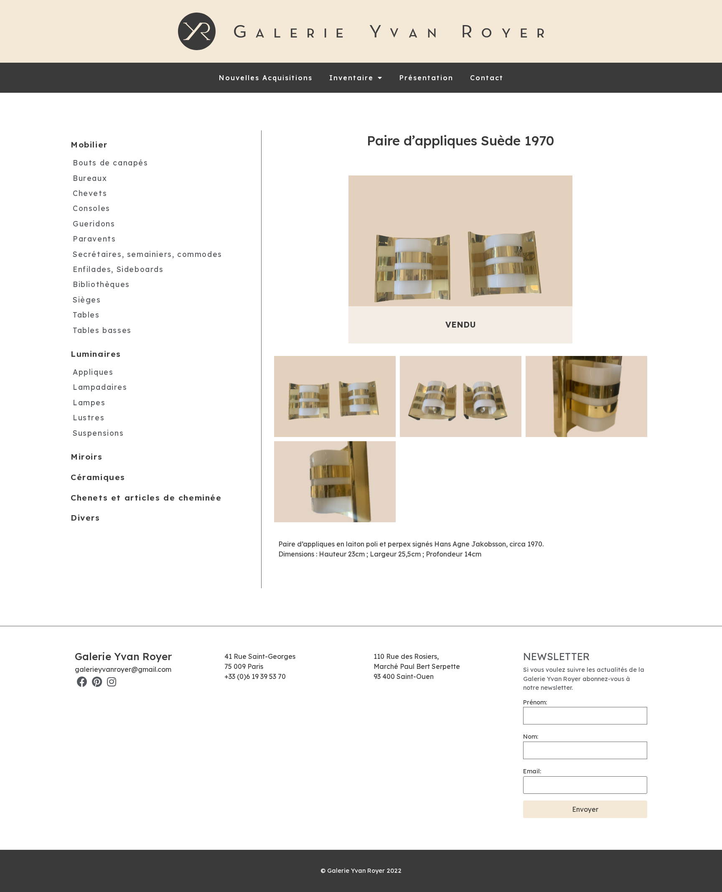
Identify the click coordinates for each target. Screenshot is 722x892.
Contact (486, 78)
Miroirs (86, 457)
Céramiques (98, 477)
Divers (85, 518)
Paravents (94, 238)
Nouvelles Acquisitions (266, 78)
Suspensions (98, 432)
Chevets (90, 193)
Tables (86, 314)
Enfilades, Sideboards (118, 269)
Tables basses (102, 329)
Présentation (426, 78)
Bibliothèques (101, 284)
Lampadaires (100, 386)
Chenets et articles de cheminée (146, 497)
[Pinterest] (96, 681)
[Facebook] (82, 681)
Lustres (88, 417)
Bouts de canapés (110, 162)
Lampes (89, 402)
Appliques (93, 371)
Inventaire (351, 78)
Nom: (530, 736)
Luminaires (96, 354)
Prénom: (535, 702)
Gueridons (94, 223)
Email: (532, 771)
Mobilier (89, 145)
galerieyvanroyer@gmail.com (123, 669)
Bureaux (90, 177)
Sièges (87, 299)
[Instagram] (111, 681)
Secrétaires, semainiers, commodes (147, 253)
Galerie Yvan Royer (123, 656)
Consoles (91, 208)
